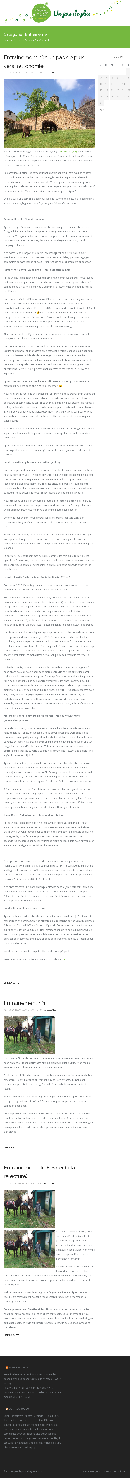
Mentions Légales (91, 1471)
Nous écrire (119, 1471)
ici (65, 959)
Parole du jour (18, 1367)
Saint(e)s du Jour (19, 1409)
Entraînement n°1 (25, 1003)
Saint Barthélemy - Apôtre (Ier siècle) (24, 1415)
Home (7, 40)
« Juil (102, 109)
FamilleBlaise (49, 72)
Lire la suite (11, 982)
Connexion (107, 1471)
